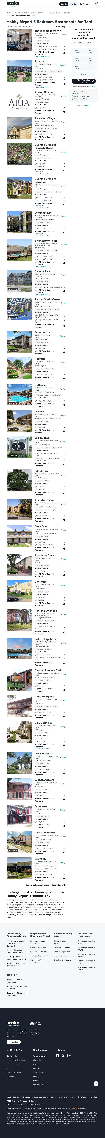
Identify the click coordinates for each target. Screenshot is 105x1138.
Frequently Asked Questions (17, 1060)
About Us (37, 1060)
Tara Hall (40, 61)
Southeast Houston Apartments (37, 942)
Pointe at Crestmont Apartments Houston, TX (16, 951)
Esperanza (41, 806)
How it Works (12, 1056)
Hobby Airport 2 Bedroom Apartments (17, 994)
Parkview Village (45, 118)
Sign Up (64, 4)
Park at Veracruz (45, 832)
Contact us (13, 1042)
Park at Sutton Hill (46, 610)
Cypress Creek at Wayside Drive (45, 146)
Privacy (36, 1077)
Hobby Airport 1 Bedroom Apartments (17, 987)
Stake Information (76, 1108)
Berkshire (41, 581)
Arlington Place (44, 500)
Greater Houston (20, 13)
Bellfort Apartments (38, 948)
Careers (36, 1064)
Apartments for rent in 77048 (86, 955)
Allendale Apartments (38, 956)
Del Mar (39, 411)
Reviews (36, 1068)
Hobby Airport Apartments (59, 13)
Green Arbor (42, 332)
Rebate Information (14, 1064)
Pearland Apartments (62, 948)
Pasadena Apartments (62, 952)
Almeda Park (42, 271)
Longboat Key (43, 212)
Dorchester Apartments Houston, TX (16, 964)
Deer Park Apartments (62, 960)
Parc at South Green (47, 299)
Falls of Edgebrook (46, 639)
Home (9, 13)
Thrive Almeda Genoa (48, 30)
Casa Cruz (41, 526)
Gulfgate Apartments (38, 952)
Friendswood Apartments (64, 956)
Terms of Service (39, 1072)
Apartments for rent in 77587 (86, 962)
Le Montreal (42, 753)
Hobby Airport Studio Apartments (15, 981)
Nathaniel (40, 385)
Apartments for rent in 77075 (86, 949)
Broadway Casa (44, 555)
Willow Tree (42, 438)
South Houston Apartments (60, 942)
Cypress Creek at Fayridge (45, 180)
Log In (73, 4)
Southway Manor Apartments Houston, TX (16, 958)
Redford (40, 359)
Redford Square (44, 696)
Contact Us (11, 1077)
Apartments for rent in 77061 (86, 942)
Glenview (40, 859)
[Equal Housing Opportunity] (35, 1023)
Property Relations (14, 1072)
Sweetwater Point (46, 240)
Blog (8, 1068)
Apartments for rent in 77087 (86, 968)
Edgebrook (41, 471)
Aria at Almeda (44, 92)
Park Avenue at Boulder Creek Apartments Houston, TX (16, 943)
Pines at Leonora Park (48, 670)
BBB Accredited (39, 1085)
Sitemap (36, 1081)
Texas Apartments (40, 1056)
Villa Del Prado (44, 723)
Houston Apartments (38, 13)
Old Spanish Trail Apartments (36, 961)
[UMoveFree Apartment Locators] (13, 1023)
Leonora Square (44, 780)
